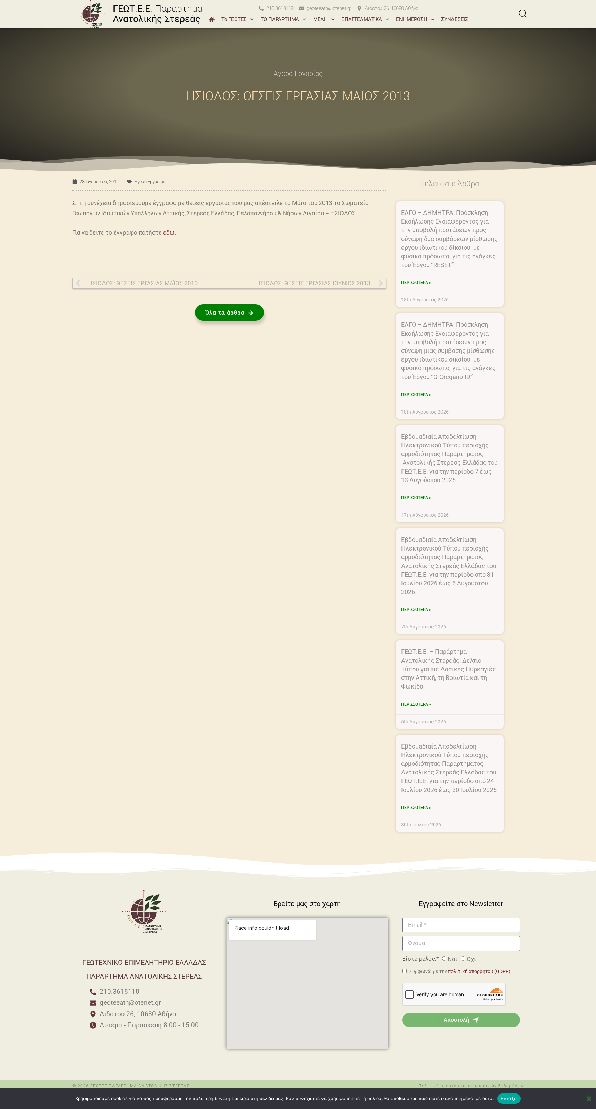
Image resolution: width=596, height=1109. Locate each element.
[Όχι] (589, 1098)
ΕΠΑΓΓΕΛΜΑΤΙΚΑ (361, 19)
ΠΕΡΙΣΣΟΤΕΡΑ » (416, 282)
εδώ (169, 232)
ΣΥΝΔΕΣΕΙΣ (454, 19)
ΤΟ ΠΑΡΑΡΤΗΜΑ (280, 19)
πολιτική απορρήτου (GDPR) (479, 971)
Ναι (452, 958)
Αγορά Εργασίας (298, 73)
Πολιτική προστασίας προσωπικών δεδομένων (471, 1085)
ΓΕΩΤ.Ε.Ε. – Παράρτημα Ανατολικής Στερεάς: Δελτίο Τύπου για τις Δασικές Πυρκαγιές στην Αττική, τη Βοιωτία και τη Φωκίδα (448, 669)
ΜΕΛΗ (320, 19)
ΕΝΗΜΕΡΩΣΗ (411, 19)
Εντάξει (509, 1098)
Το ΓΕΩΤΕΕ (234, 19)
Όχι (471, 958)
